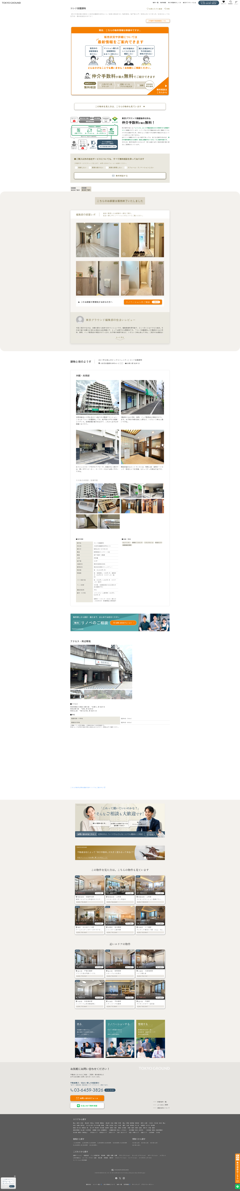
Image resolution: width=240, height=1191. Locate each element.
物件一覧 (156, 2)
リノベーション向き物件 (80, 1160)
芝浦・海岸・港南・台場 (135, 1127)
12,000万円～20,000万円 (80, 1145)
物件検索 (163, 2)
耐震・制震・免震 (112, 1155)
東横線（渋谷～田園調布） (100, 1130)
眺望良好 (86, 1155)
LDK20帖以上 (77, 1158)
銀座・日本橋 (122, 1127)
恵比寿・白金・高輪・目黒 (113, 1123)
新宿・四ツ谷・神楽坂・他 (80, 1127)
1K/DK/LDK (136, 1143)
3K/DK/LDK (154, 1143)
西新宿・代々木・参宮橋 (148, 1125)
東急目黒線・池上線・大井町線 (82, 1130)
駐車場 (103, 1155)
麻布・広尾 (144, 1123)
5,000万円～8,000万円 (104, 1143)
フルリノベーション (121, 1158)
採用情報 (126, 1184)
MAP (121, 363)
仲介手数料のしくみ (174, 2)
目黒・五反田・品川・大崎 (113, 1125)
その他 (158, 1132)
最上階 (100, 1158)
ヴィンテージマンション (139, 1155)
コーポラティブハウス (145, 1158)
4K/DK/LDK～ (136, 1145)
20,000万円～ (94, 1145)
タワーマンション (153, 1155)
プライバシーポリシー (147, 1184)
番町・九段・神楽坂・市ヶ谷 (131, 1125)
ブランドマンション (124, 1155)
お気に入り (223, 3)
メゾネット (163, 1155)
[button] (72, 667)
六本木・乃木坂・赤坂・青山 (157, 1123)
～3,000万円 (76, 1143)
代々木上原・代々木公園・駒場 (95, 1125)
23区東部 (151, 1132)
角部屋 (106, 1158)
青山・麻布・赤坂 (78, 1123)
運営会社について (163, 1108)
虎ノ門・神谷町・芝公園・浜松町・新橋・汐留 (103, 1127)
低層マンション (77, 1155)
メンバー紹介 (96, 1184)
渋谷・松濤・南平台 (78, 1125)
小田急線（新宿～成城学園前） (155, 1130)
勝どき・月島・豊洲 (149, 1127)
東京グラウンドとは (189, 2)
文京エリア (112, 1132)
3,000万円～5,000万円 (89, 1143)
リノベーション (132, 1158)
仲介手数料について (109, 1184)
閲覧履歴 (230, 3)
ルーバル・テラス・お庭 (89, 1158)
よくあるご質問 (162, 1105)
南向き (111, 1158)
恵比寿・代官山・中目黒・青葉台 (94, 1123)
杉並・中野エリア (134, 1132)
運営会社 (88, 1184)
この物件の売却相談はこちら (157, 21)
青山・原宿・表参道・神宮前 (131, 1123)
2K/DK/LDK (144, 1143)
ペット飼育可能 (95, 1155)
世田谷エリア (103, 1132)
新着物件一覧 (162, 1102)
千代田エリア (94, 1132)
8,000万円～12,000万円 (120, 1143)
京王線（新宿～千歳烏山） (80, 1132)
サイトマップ (136, 1184)
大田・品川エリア (122, 1132)
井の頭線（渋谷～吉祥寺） (136, 1130)
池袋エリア (144, 1132)
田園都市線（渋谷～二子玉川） (118, 1130)
